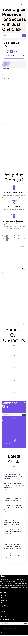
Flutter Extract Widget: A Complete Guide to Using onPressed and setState (12, 522)
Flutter (13, 480)
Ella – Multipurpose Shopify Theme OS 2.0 (13, 304)
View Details (14, 257)
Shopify (7, 269)
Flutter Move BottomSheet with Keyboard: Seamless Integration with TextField (12, 546)
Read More (6, 489)
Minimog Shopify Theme (8, 323)
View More (22, 246)
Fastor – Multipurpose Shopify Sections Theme (15, 267)
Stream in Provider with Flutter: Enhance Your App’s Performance (13, 476)
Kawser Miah (7, 480)
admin (4, 269)
